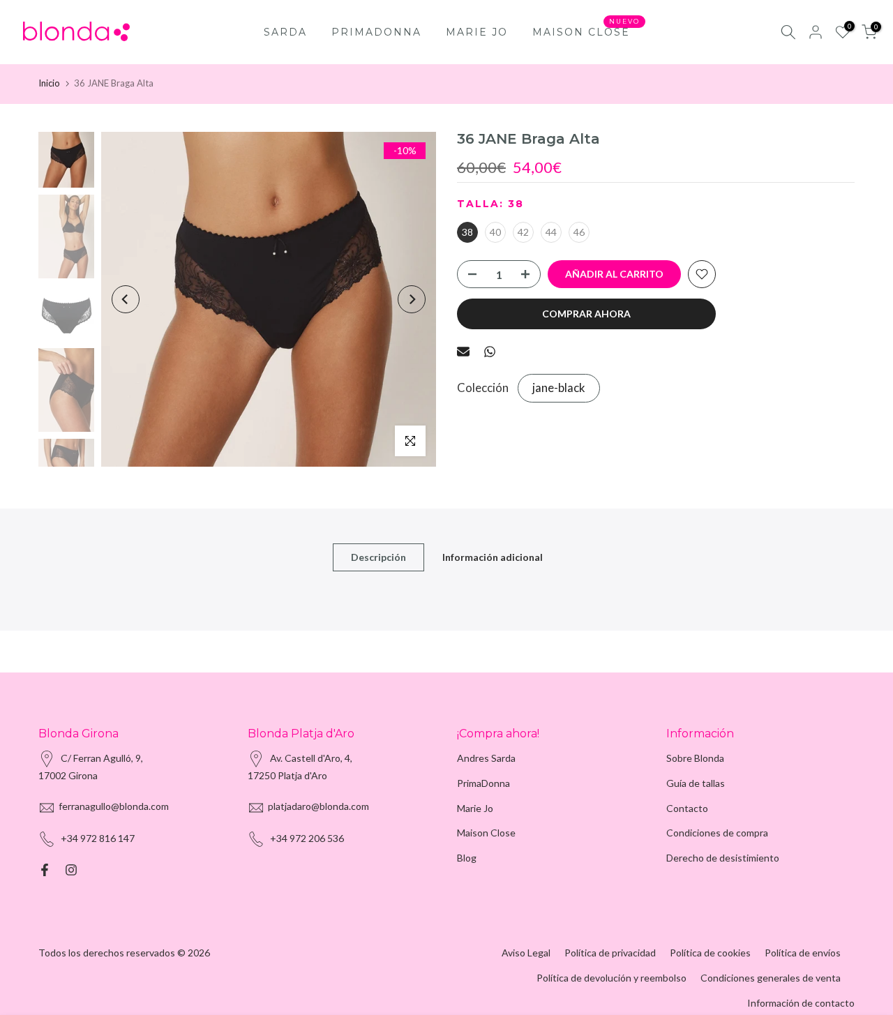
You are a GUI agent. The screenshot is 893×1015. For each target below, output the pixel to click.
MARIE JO (477, 32)
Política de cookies (710, 952)
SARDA (285, 32)
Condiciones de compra (717, 833)
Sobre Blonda (695, 758)
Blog (466, 858)
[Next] (412, 299)
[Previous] (126, 299)
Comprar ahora (586, 313)
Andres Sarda (486, 758)
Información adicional (492, 557)
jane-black (558, 387)
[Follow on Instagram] (71, 870)
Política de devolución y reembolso (611, 978)
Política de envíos (803, 952)
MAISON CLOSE (586, 31)
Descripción (378, 557)
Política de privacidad (610, 952)
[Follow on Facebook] (44, 870)
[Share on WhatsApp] (489, 351)
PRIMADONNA (376, 32)
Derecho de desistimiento (722, 858)
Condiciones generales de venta (770, 978)
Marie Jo (475, 808)
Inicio (49, 83)
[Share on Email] (463, 351)
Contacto (687, 808)
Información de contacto (801, 1003)
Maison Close (486, 833)
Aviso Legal (526, 952)
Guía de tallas (695, 783)
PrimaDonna (483, 783)
